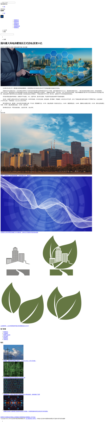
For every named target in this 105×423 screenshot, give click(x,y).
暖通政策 (16, 24)
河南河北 (5, 339)
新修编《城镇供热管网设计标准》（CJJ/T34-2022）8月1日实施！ (19, 360)
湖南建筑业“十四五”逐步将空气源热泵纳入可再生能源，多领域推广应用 (21, 394)
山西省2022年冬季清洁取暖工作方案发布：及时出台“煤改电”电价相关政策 (19, 232)
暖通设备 (16, 21)
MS (4, 6)
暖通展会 (16, 27)
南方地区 (5, 336)
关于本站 (33, 417)
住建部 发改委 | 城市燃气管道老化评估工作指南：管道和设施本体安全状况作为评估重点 (25, 411)
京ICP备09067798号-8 (31, 418)
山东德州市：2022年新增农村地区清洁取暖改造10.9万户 (15, 325)
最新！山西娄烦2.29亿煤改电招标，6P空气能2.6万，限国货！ (16, 175)
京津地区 (5, 333)
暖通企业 (16, 23)
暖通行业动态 (6, 334)
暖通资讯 (16, 20)
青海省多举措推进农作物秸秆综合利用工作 (14, 377)
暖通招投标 (17, 26)
